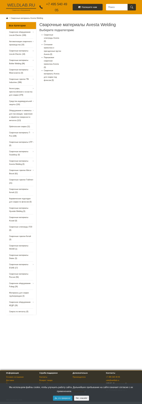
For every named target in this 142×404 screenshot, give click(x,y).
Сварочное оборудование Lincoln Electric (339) (20, 33)
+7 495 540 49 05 (113, 377)
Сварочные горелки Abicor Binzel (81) (20, 171)
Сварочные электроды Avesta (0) (51, 38)
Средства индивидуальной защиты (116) (20, 102)
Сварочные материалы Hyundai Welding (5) (18, 209)
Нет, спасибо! (81, 398)
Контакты (43, 377)
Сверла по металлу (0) (18, 312)
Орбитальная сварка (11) (19, 126)
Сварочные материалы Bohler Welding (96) (18, 61)
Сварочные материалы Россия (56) (18, 275)
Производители (79, 377)
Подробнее (78, 391)
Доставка (10, 380)
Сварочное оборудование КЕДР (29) (20, 303)
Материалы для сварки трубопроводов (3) (19, 294)
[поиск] (132, 7)
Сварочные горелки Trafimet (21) (21, 181)
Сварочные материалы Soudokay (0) (18, 153)
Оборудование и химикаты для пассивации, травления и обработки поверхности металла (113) (20, 115)
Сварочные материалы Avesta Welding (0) (18, 162)
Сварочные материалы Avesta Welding (27, 18)
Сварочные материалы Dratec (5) (18, 256)
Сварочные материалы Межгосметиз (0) (18, 71)
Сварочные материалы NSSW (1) (18, 247)
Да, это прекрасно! (63, 398)
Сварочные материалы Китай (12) (18, 190)
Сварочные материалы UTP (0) (20, 143)
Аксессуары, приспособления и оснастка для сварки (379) (20, 91)
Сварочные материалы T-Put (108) (19, 134)
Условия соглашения (15, 377)
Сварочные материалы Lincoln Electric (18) (18, 52)
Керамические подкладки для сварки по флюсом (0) (20, 200)
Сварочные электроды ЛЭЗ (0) (20, 228)
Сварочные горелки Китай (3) (20, 237)
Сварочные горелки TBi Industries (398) (19, 80)
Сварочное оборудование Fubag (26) (20, 285)
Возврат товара (45, 380)
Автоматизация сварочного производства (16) (20, 43)
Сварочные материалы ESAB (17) (18, 266)
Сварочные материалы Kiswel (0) (18, 219)
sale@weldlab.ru (112, 380)
